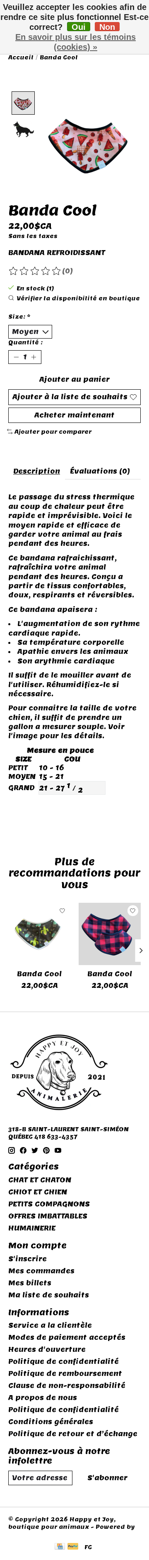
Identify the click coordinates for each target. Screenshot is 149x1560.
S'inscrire (27, 1259)
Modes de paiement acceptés (66, 1337)
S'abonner (107, 1478)
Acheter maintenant (74, 415)
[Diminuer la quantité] (16, 357)
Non (107, 26)
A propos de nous (42, 1397)
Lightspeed (27, 1534)
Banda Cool (39, 974)
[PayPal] (72, 1547)
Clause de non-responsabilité (66, 1385)
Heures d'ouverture (47, 1349)
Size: (19, 316)
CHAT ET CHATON (39, 1180)
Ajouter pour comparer (52, 431)
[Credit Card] (60, 1547)
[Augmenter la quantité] (33, 357)
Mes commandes (41, 1271)
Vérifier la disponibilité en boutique (78, 298)
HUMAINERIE (31, 1228)
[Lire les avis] (35, 271)
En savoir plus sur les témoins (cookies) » (75, 42)
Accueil (21, 57)
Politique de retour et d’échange (72, 1434)
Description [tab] (36, 471)
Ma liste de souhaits (48, 1295)
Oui (79, 26)
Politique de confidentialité (63, 1361)
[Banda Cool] (39, 934)
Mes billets (29, 1283)
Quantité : (25, 342)
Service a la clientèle (50, 1325)
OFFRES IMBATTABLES (47, 1216)
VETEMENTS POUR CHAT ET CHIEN (70, 817)
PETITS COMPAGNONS (49, 1204)
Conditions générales (50, 1422)
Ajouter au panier (74, 379)
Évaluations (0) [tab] (100, 471)
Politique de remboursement (65, 1373)
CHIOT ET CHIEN (37, 1192)
